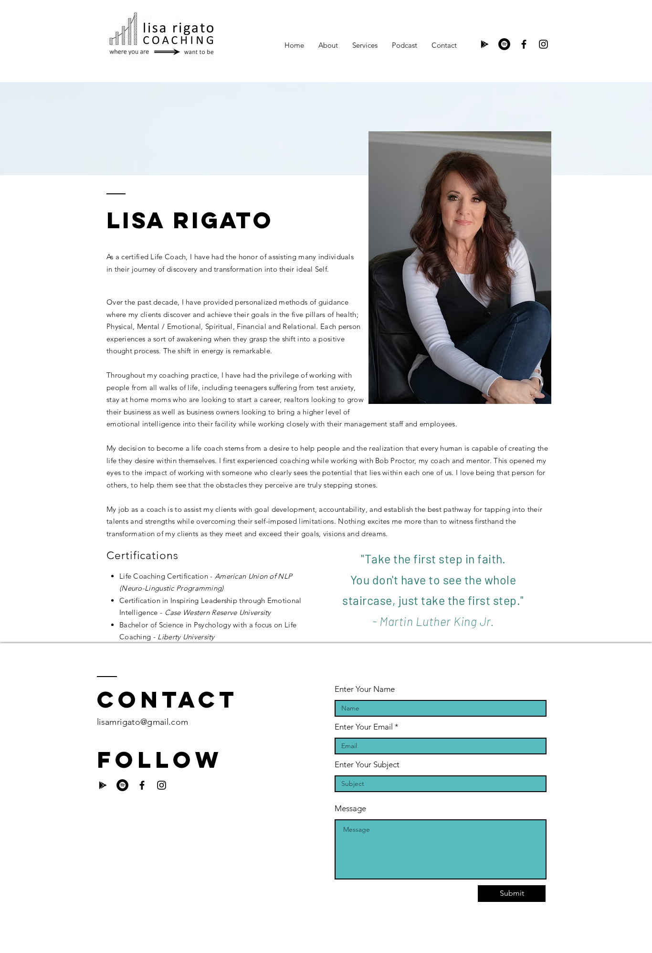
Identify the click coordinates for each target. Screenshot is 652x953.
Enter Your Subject (367, 765)
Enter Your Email (364, 727)
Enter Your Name (365, 689)
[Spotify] (504, 44)
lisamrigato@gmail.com (143, 722)
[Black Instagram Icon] (543, 44)
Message (350, 809)
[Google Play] (485, 44)
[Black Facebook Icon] (524, 44)
